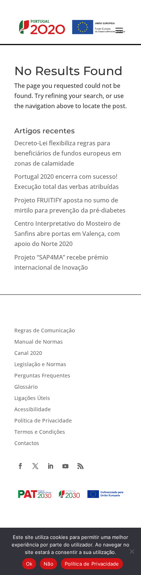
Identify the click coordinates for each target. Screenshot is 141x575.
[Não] (131, 551)
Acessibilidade (32, 410)
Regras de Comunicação (44, 331)
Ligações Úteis (32, 398)
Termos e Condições (39, 432)
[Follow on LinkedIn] (50, 466)
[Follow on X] (35, 466)
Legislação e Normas (40, 365)
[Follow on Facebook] (20, 466)
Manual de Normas (38, 342)
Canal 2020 (28, 353)
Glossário (26, 387)
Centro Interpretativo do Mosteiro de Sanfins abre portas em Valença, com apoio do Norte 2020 (67, 233)
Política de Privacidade (43, 421)
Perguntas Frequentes (42, 376)
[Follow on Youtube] (65, 466)
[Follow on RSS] (80, 466)
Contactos (26, 444)
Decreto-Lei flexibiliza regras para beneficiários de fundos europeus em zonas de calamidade (67, 153)
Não (48, 564)
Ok (29, 564)
